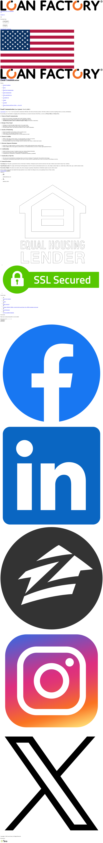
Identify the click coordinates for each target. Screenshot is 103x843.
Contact (4, 301)
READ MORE (3, 170)
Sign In (1, 29)
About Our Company (7, 298)
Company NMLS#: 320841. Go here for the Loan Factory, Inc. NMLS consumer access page (20, 307)
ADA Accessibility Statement (8, 312)
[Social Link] (51, 423)
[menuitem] (6, 22)
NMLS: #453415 (6, 304)
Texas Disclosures (6, 309)
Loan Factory (3, 111)
